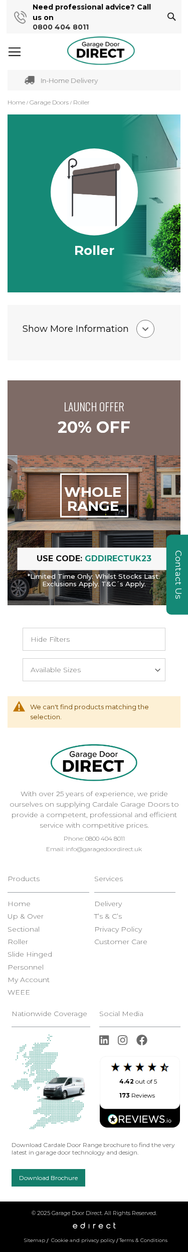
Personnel (26, 967)
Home (17, 102)
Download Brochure (48, 1178)
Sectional (24, 929)
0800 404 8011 (61, 27)
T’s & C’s (108, 916)
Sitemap (34, 1240)
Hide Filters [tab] (50, 639)
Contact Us (178, 575)
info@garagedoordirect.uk (104, 849)
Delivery (108, 904)
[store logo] (101, 50)
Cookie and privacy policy (83, 1240)
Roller (18, 942)
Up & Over (26, 916)
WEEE (19, 992)
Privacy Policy (118, 929)
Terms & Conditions (143, 1240)
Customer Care (120, 942)
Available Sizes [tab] (56, 669)
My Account (29, 980)
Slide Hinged (30, 954)
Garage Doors (50, 102)
